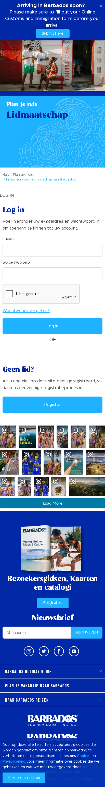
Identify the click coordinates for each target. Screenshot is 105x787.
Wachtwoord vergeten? (26, 311)
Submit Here (52, 33)
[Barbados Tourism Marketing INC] (52, 720)
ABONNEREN (86, 632)
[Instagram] (29, 651)
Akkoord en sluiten (24, 778)
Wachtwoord (16, 262)
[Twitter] (44, 651)
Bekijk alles (52, 603)
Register (52, 405)
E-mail (9, 238)
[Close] (101, 5)
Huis (6, 174)
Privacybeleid (14, 761)
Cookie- (83, 756)
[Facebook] (59, 651)
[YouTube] (74, 651)
